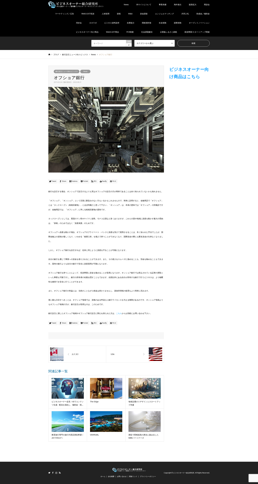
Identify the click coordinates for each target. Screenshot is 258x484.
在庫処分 (130, 22)
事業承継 (162, 4)
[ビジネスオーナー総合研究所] (76, 4)
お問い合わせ (122, 476)
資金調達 (144, 13)
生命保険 (162, 22)
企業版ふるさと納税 (168, 32)
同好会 (79, 22)
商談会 (207, 4)
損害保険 (177, 22)
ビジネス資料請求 (111, 22)
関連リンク (133, 476)
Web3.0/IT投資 (87, 13)
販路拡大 (192, 4)
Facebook (53, 473)
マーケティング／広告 (64, 13)
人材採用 (105, 13)
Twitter (49, 473)
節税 (119, 13)
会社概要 (111, 476)
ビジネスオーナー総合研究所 (183, 473)
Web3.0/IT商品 (112, 32)
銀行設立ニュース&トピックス (66, 71)
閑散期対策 (146, 22)
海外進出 (177, 4)
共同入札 (185, 13)
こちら (119, 313)
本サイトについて (143, 4)
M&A (130, 13)
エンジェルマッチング (164, 13)
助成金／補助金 (203, 13)
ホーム (103, 476)
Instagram (56, 473)
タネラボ (93, 22)
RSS (60, 473)
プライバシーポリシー (148, 476)
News (126, 4)
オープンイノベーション (199, 22)
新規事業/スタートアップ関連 (197, 32)
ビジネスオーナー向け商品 (87, 32)
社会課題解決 (147, 32)
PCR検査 (130, 32)
